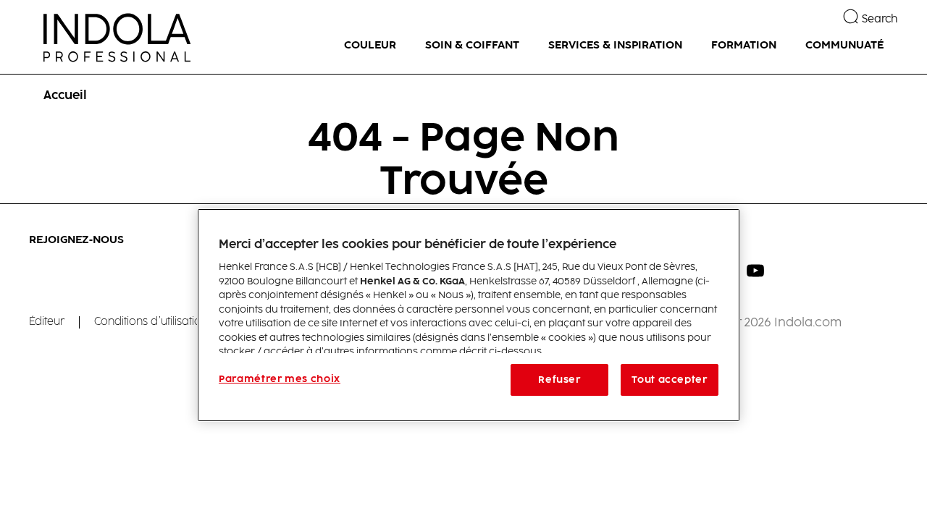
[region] (468, 315)
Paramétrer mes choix (279, 379)
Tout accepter (669, 380)
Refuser (559, 380)
